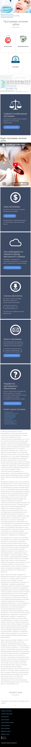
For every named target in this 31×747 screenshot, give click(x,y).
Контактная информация (11, 355)
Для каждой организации (11, 423)
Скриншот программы (6, 710)
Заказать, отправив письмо (12, 350)
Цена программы (9, 215)
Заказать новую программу (12, 403)
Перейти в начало (5, 734)
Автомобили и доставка (10, 420)
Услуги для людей (9, 422)
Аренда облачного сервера (12, 267)
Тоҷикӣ (4, 737)
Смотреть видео (5, 716)
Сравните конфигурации (11, 127)
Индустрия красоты (9, 417)
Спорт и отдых (8, 419)
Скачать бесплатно (10, 307)
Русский (4, 738)
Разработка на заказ (5, 731)
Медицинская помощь (10, 416)
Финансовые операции (10, 415)
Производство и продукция (11, 413)
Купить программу (5, 728)
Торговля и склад (9, 412)
